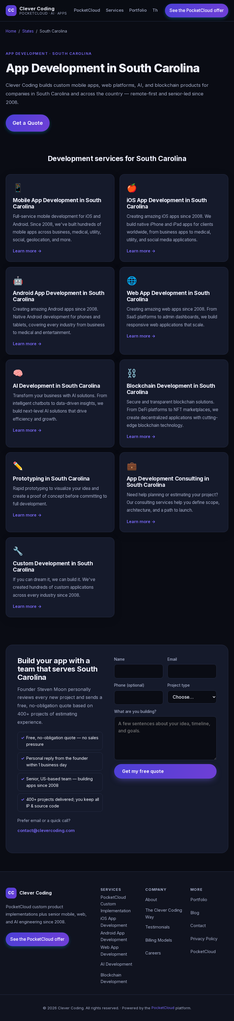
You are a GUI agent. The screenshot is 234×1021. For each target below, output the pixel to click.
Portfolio (138, 10)
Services (115, 10)
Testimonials (157, 927)
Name (119, 659)
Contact (198, 925)
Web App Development (113, 951)
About (151, 899)
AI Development (116, 964)
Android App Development (113, 936)
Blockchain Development (113, 978)
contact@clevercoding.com (46, 830)
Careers (153, 953)
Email (172, 659)
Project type (179, 685)
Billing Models (158, 940)
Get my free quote (143, 771)
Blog (194, 912)
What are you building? (135, 711)
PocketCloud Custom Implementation (115, 904)
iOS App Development (113, 922)
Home (11, 31)
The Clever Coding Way (163, 914)
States (28, 31)
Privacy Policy (203, 938)
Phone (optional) (129, 685)
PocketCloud (87, 10)
